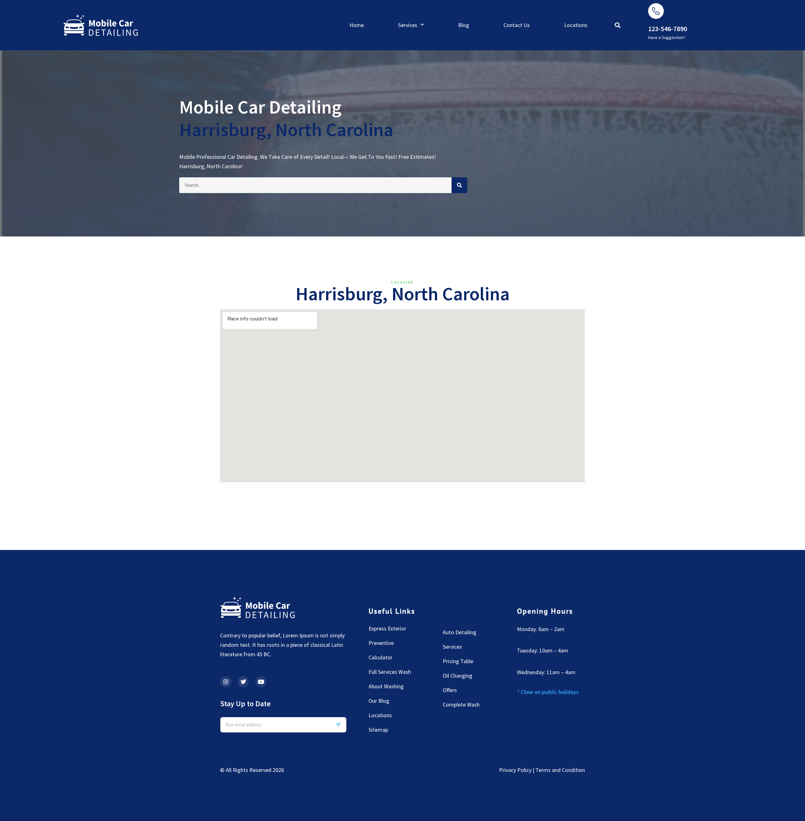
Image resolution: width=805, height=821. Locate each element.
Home (356, 25)
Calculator (380, 657)
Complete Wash (461, 704)
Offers (450, 690)
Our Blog (379, 700)
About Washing (386, 686)
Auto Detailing (459, 632)
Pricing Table (458, 661)
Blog (463, 25)
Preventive (381, 642)
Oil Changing (457, 675)
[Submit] (340, 724)
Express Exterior (387, 628)
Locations (575, 25)
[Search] (459, 185)
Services (407, 25)
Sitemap (378, 729)
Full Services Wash (390, 671)
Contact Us (516, 25)
